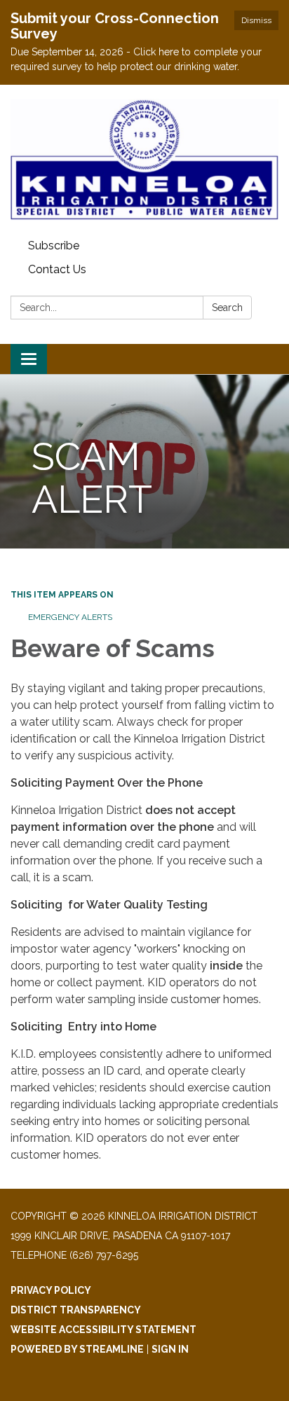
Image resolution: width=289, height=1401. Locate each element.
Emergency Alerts (70, 617)
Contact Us (57, 269)
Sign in (170, 1349)
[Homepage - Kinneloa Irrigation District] (144, 159)
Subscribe (53, 245)
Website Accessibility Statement (103, 1329)
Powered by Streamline (77, 1349)
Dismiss (256, 20)
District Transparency (76, 1310)
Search (227, 307)
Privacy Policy (51, 1290)
